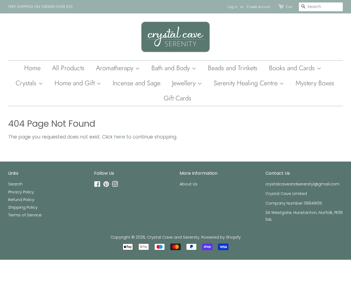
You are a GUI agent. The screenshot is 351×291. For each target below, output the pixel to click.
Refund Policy (21, 199)
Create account (258, 6)
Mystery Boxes (315, 83)
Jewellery (184, 83)
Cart (289, 6)
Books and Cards (293, 68)
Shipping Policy (23, 207)
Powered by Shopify (221, 237)
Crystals (27, 83)
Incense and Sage (136, 83)
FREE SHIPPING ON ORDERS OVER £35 (40, 6)
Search (15, 184)
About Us (188, 184)
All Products (68, 68)
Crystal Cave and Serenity (173, 237)
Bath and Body (171, 68)
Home (32, 68)
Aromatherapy (115, 68)
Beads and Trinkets (232, 68)
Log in (232, 6)
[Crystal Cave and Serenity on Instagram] (115, 185)
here (119, 137)
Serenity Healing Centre (246, 83)
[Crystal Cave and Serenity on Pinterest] (106, 185)
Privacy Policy (21, 192)
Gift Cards (177, 98)
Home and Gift (76, 83)
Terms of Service (25, 215)
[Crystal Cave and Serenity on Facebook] (97, 185)
